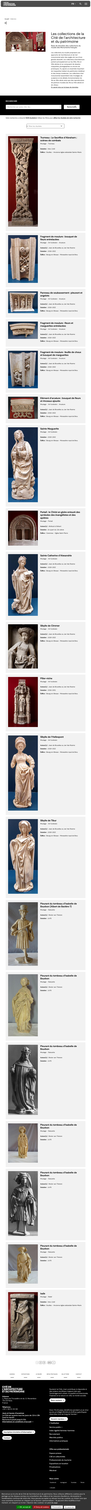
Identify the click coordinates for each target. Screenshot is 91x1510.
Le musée (39, 1374)
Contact (79, 1374)
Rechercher (80, 3)
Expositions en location (58, 1463)
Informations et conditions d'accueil (16, 1421)
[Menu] (85, 3)
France (5, 1403)
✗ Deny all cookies (41, 1507)
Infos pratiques (52, 1374)
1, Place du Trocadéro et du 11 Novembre (19, 1398)
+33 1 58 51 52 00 (10, 1409)
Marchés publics (56, 1437)
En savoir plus (69, 1507)
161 (49, 1362)
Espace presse (55, 1453)
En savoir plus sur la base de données (64, 87)
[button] (72, 107)
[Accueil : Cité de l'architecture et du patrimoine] (37, 4)
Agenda (12, 1374)
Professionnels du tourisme (60, 1460)
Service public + (55, 1427)
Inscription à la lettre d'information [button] (18, 1432)
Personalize (57, 1507)
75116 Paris (7, 1400)
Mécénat (52, 1470)
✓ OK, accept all (24, 1507)
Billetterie (65, 1374)
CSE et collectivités (57, 1456)
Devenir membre (57, 1419)
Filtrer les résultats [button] (35, 126)
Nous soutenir (56, 1400)
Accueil (7, 19)
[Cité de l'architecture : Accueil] (13, 1392)
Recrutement (54, 1434)
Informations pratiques (58, 1441)
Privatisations (54, 1467)
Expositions (25, 1374)
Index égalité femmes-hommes (62, 1430)
